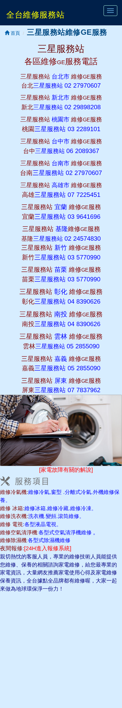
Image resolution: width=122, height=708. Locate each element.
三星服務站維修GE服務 (67, 32)
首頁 (14, 33)
